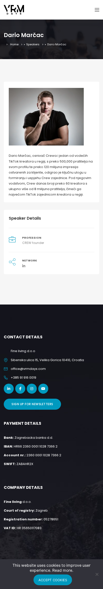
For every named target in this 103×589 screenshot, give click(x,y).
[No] (96, 574)
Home (14, 44)
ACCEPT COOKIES (52, 580)
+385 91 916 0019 (23, 377)
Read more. (62, 570)
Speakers (33, 44)
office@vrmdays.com (28, 368)
